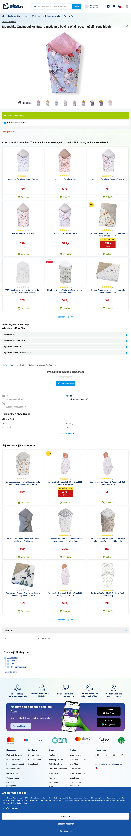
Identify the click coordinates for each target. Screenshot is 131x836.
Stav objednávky (34, 755)
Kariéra (52, 778)
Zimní (12, 661)
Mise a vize (53, 773)
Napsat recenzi (67, 383)
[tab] (5, 365)
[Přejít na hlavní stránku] (13, 6)
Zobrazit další (63, 317)
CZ (100, 767)
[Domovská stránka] (3, 16)
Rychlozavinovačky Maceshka (17, 352)
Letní (12, 664)
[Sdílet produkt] (127, 26)
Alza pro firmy (76, 755)
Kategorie (8, 630)
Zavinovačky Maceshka (14, 340)
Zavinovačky (69, 16)
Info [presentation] (5, 365)
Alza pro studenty (77, 773)
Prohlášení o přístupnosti (11, 784)
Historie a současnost (58, 769)
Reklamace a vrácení (15, 764)
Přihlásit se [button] (94, 7)
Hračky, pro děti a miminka (18, 16)
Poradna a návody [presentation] (17, 365)
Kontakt (52, 755)
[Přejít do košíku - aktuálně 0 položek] (126, 6)
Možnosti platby (13, 760)
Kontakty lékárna (56, 760)
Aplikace (52, 787)
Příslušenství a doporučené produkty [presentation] (42, 365)
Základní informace (57, 764)
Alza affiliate (75, 769)
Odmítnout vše (65, 831)
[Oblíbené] (114, 6)
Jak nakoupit (33, 764)
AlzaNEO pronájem (78, 760)
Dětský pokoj (37, 16)
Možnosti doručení (14, 755)
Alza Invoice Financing (75, 784)
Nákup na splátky (13, 773)
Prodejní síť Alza (13, 769)
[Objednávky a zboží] (108, 6)
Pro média (53, 783)
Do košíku (25, 197)
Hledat (76, 6)
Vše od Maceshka (9, 22)
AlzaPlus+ (74, 764)
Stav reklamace (34, 760)
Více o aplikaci (19, 726)
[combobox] (52, 6)
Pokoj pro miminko (52, 16)
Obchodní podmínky (14, 778)
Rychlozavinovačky (12, 346)
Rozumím (65, 816)
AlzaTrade (74, 778)
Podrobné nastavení (65, 824)
